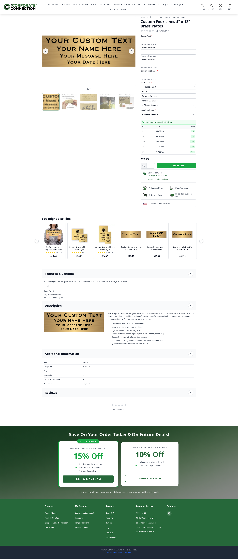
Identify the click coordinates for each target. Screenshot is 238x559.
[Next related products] (201, 241)
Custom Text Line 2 (149, 47)
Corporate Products (100, 4)
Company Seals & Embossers (57, 523)
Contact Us (110, 513)
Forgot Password (82, 523)
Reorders (79, 518)
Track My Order (81, 528)
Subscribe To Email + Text (88, 479)
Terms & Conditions (115, 552)
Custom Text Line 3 (149, 59)
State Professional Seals (59, 4)
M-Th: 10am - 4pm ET (145, 518)
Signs (165, 4)
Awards (141, 4)
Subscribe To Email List (150, 478)
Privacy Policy (154, 492)
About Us (109, 533)
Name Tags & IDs (179, 4)
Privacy (128, 552)
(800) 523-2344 (142, 513)
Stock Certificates (118, 9)
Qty (143, 165)
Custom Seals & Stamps (124, 4)
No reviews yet (162, 30)
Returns (109, 523)
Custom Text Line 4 (149, 71)
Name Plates (154, 4)
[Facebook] (169, 513)
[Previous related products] (37, 241)
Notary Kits (49, 528)
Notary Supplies (80, 4)
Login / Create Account (84, 513)
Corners (145, 91)
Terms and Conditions (140, 492)
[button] (45, 51)
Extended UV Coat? (149, 101)
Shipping (109, 518)
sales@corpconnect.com (146, 523)
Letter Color (146, 82)
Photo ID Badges (51, 513)
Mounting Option (148, 110)
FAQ (107, 528)
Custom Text (146, 36)
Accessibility (111, 537)
